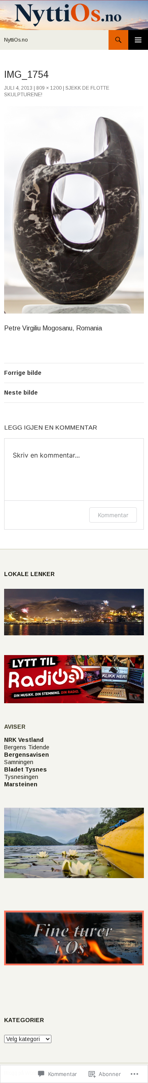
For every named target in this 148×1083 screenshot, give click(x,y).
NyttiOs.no (16, 40)
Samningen (18, 762)
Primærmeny (138, 40)
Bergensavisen (26, 754)
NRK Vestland (24, 740)
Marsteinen (20, 784)
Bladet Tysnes (25, 769)
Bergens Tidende (26, 747)
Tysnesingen (21, 777)
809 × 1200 (49, 88)
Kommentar (113, 514)
